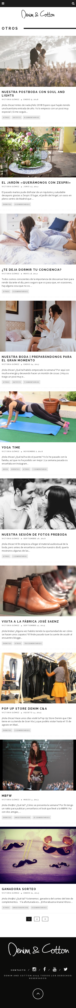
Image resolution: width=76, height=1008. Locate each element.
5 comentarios (22, 730)
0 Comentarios (31, 117)
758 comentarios (33, 643)
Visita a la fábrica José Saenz (30, 621)
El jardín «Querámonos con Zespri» (36, 182)
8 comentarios (39, 907)
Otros (6, 117)
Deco (5, 469)
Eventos (7, 204)
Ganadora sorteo (19, 889)
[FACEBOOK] (44, 970)
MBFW (7, 795)
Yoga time (11, 447)
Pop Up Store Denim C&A (24, 708)
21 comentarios (42, 817)
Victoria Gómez (10, 99)
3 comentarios (20, 291)
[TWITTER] (66, 970)
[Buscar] (73, 3)
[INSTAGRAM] (35, 970)
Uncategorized (22, 817)
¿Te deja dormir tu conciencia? (32, 269)
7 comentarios (31, 382)
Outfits (17, 117)
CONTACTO (18, 970)
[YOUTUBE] (55, 970)
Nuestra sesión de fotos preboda (34, 534)
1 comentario (40, 469)
